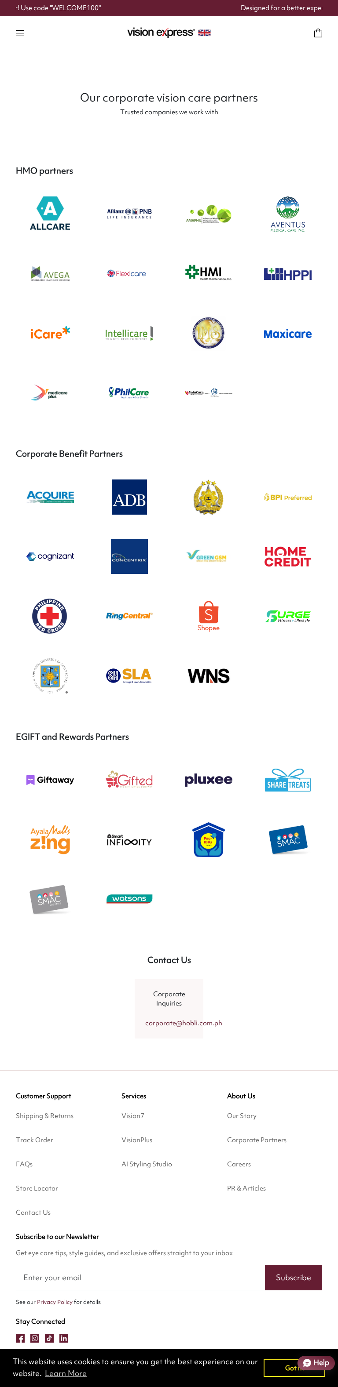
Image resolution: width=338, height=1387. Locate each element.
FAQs (24, 1164)
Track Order (34, 1140)
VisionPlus (136, 1140)
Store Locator (37, 1188)
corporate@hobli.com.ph (183, 1023)
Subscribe (293, 1277)
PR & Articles (246, 1188)
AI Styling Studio (146, 1164)
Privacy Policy (55, 1302)
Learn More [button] (66, 1373)
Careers (239, 1164)
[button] (20, 32)
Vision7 (132, 1115)
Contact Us (33, 1212)
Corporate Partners (257, 1140)
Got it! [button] (294, 1367)
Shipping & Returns (44, 1115)
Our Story (242, 1115)
